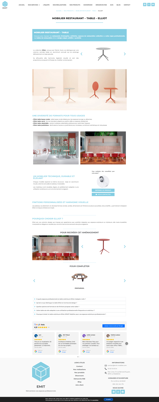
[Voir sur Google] (36, 335)
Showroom (87, 5)
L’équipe (46, 5)
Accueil (59, 10)
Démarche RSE (101, 5)
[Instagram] (149, 4)
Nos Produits (69, 10)
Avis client (79, 385)
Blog (118, 5)
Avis (111, 5)
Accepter (108, 399)
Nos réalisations (59, 5)
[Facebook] (153, 4)
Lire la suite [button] (38, 347)
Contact (127, 5)
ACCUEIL (22, 5)
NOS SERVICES (33, 5)
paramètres (95, 400)
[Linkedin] (144, 4)
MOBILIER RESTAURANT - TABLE (86, 10)
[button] (81, 54)
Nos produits (75, 5)
